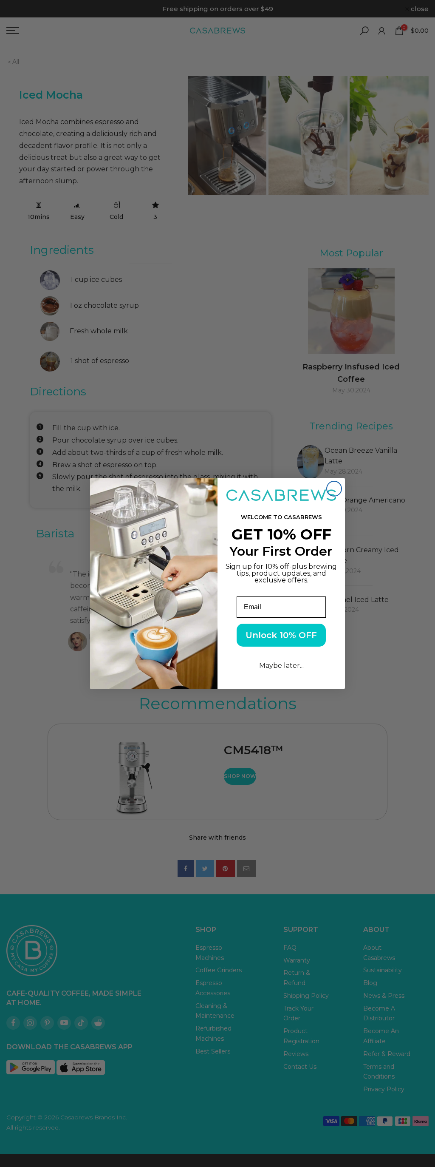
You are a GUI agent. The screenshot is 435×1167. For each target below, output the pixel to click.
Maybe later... (281, 666)
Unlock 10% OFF (281, 635)
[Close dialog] (334, 488)
